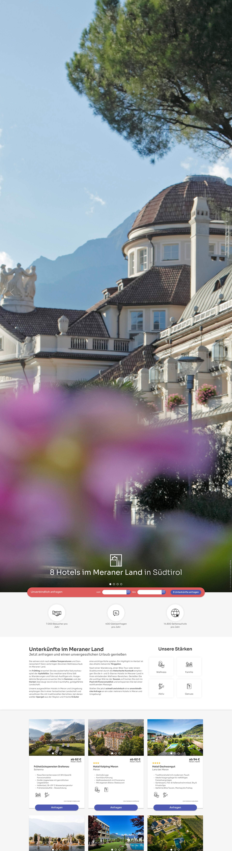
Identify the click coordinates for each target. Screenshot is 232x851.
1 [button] (110, 584)
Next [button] (220, 292)
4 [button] (121, 584)
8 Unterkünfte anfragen (186, 592)
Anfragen (57, 807)
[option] (116, 296)
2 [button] (114, 584)
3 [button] (118, 584)
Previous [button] (12, 292)
